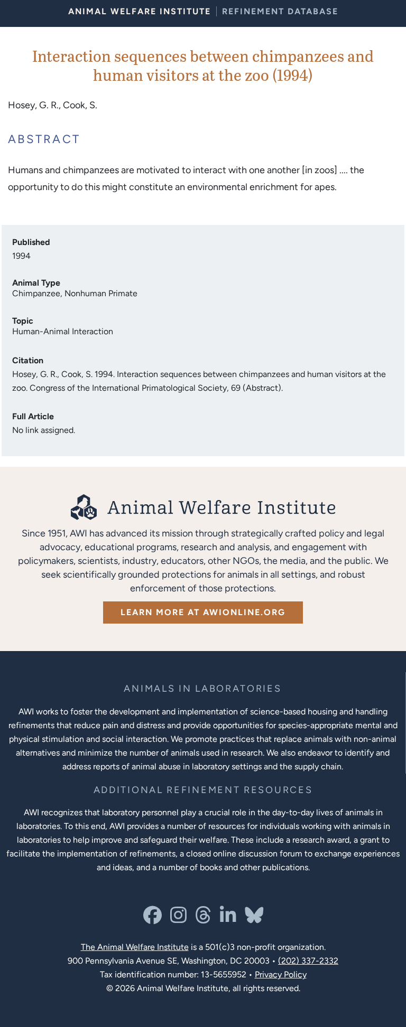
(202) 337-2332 (308, 961)
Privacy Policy (281, 974)
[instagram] (178, 919)
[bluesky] (254, 919)
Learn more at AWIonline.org (203, 612)
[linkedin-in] (228, 919)
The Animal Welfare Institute (135, 947)
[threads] (203, 919)
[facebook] (152, 919)
